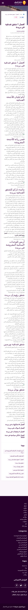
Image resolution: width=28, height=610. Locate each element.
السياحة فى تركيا (22, 542)
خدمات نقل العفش (22, 554)
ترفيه (25, 503)
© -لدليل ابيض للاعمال (8, 607)
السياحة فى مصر (22, 547)
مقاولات (25, 521)
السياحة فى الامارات (21, 538)
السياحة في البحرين (22, 549)
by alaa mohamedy (15, 33)
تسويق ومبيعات (23, 551)
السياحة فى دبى (23, 545)
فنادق (25, 515)
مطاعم (25, 517)
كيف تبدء (24, 572)
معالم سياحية (23, 519)
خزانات (25, 510)
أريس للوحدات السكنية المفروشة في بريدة (14, 451)
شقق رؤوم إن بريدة (18, 466)
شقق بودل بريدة (19, 463)
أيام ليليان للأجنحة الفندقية (16, 456)
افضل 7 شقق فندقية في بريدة (15, 459)
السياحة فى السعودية (21, 540)
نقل (26, 524)
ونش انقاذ (24, 526)
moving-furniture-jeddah (20, 31)
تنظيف (25, 508)
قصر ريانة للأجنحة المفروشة (16, 473)
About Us (24, 566)
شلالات (25, 512)
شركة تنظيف (23, 556)
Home (22, 14)
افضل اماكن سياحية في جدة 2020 (14, 436)
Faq (26, 568)
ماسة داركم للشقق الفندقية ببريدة (14, 477)
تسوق (25, 506)
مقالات (25, 575)
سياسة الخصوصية (22, 570)
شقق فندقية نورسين (18, 470)
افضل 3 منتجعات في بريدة (15, 431)
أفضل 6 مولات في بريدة (16, 428)
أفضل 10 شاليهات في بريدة (14, 424)
